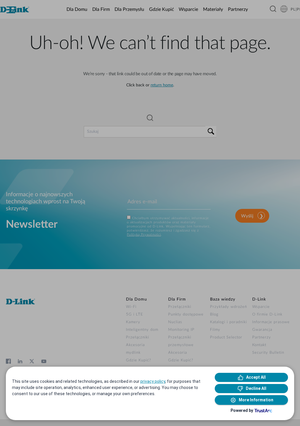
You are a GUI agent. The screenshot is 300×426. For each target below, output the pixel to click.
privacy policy (152, 381)
